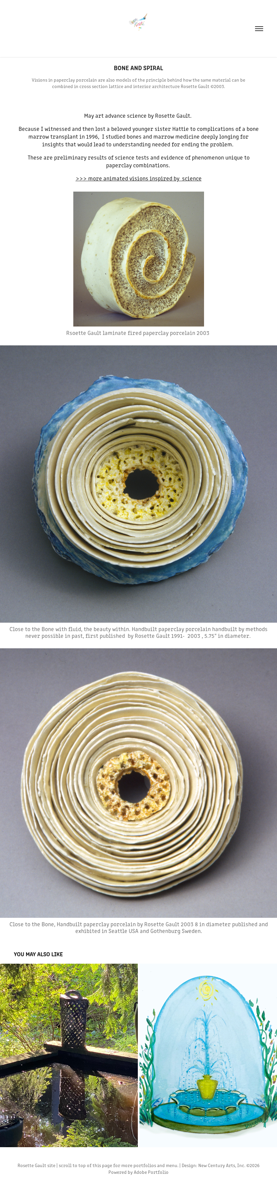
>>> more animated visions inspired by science (139, 178)
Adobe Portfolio (151, 1172)
